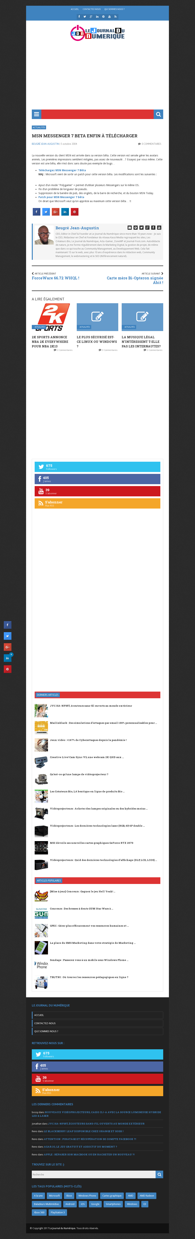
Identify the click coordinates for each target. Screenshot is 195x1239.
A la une (38, 1195)
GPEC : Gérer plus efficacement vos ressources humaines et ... (89, 925)
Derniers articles (47, 695)
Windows (132, 1204)
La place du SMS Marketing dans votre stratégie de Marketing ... (93, 943)
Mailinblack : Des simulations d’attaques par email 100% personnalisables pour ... (103, 723)
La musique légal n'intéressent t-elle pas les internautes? (141, 341)
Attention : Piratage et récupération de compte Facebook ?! (90, 1139)
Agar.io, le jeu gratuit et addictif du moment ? (80, 1146)
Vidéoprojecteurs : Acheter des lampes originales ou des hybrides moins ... (99, 808)
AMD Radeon (147, 1195)
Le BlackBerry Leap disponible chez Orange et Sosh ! (83, 1131)
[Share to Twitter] (46, 214)
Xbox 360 (39, 1212)
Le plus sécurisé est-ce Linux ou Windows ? (97, 341)
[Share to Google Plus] (55, 214)
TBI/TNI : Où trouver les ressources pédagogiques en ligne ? (89, 977)
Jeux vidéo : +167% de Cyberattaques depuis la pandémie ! (88, 740)
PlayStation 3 (58, 1212)
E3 (145, 1204)
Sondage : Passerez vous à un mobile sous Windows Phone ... (89, 960)
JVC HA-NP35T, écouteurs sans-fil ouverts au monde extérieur (91, 705)
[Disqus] (97, 405)
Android (70, 1204)
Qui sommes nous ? (114, 9)
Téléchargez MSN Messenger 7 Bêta (62, 170)
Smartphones (113, 1204)
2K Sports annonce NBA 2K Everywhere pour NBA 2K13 (50, 341)
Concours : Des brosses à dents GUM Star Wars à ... (81, 908)
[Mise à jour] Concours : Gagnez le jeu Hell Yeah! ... (82, 891)
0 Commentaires (151, 144)
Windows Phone (87, 1195)
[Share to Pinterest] (74, 214)
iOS (83, 1204)
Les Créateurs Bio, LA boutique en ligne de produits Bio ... (87, 791)
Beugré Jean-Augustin (45, 144)
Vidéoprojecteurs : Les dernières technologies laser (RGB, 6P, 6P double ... (97, 825)
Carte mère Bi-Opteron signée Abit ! (135, 280)
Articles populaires (49, 880)
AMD (130, 1195)
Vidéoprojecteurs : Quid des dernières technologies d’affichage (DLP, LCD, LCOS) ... (103, 860)
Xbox (69, 1195)
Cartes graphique (111, 1195)
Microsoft (54, 1195)
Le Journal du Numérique (62, 1228)
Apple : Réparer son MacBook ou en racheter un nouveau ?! (89, 1154)
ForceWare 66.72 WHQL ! (55, 277)
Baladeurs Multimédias (46, 1204)
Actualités (39, 127)
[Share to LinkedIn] (65, 214)
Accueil (75, 9)
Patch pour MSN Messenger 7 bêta (61, 197)
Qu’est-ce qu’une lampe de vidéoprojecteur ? (79, 774)
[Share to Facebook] (36, 214)
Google (95, 1204)
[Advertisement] (97, 81)
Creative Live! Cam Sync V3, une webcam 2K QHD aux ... (87, 757)
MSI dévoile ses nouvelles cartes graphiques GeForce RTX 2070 (91, 843)
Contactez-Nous (92, 9)
